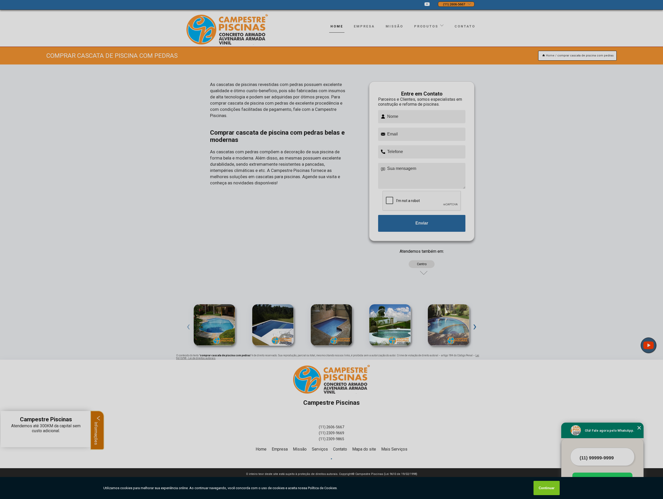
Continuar (546, 488)
